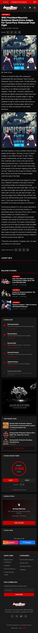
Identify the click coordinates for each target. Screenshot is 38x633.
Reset (27, 480)
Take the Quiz (19, 523)
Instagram (12, 542)
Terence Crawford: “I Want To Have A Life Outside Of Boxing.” (24, 305)
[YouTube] (21, 616)
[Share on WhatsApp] (15, 32)
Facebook (28, 542)
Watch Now (11, 338)
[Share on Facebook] (11, 32)
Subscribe (19, 594)
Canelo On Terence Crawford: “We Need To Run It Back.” (23, 293)
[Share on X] (7, 32)
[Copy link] (19, 32)
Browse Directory (12, 357)
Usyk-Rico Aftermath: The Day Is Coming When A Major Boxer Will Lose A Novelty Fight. (23, 280)
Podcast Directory (9, 569)
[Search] (25, 7)
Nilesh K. (24, 628)
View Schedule (12, 328)
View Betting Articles (13, 347)
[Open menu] (35, 7)
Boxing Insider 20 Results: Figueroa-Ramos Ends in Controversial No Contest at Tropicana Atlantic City (22, 425)
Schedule (7, 565)
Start (11, 480)
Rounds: (16, 484)
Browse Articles (12, 366)
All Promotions (19, 448)
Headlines (23, 569)
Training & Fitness (25, 566)
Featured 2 (5, 14)
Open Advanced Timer (20, 489)
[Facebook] (25, 616)
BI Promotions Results (27, 559)
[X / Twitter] (12, 616)
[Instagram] (17, 616)
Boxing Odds (24, 563)
